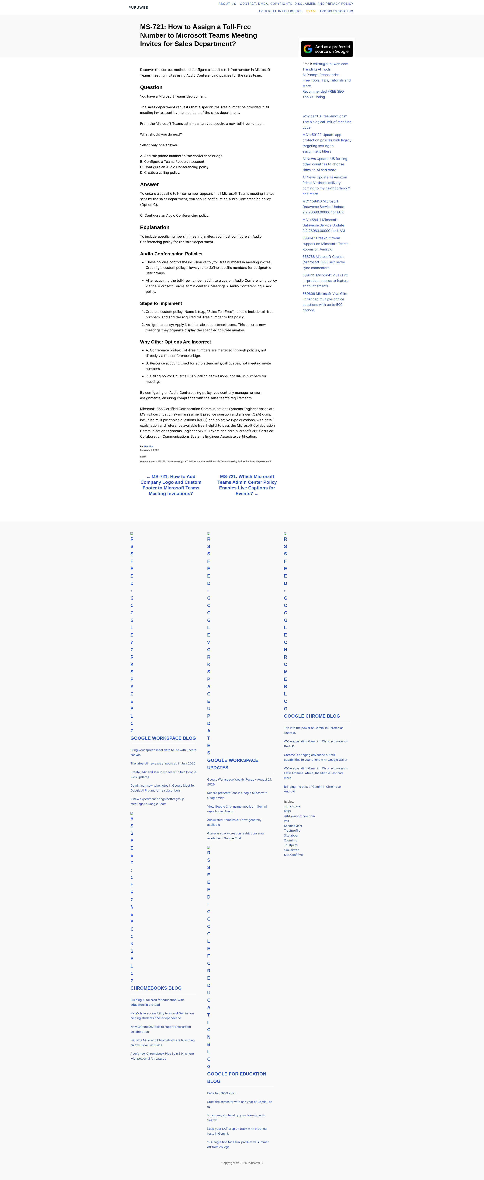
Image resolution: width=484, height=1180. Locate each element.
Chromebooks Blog (156, 988)
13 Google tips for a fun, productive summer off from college (238, 1144)
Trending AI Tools (316, 69)
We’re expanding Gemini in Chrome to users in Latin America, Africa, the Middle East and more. (316, 773)
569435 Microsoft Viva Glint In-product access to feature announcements (325, 280)
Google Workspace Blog (163, 738)
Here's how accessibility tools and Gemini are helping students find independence (162, 1016)
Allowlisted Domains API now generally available (234, 822)
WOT (287, 821)
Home (143, 461)
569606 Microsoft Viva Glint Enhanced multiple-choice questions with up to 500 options (324, 302)
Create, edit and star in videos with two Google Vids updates (163, 774)
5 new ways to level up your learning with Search (236, 1117)
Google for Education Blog (236, 1077)
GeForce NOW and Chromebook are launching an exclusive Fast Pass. (162, 1042)
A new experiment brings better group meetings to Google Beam (157, 801)
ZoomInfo (290, 840)
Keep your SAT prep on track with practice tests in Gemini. (237, 1131)
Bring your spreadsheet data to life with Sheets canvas (163, 752)
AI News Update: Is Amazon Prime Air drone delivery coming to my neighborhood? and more (326, 185)
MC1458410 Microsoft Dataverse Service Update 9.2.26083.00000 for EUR (323, 206)
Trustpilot (290, 845)
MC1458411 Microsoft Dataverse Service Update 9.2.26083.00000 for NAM (323, 225)
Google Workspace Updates (232, 764)
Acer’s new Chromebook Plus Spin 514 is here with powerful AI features (162, 1056)
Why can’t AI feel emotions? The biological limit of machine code (326, 121)
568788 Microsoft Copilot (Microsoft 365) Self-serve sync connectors (323, 262)
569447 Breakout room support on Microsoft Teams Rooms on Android (325, 243)
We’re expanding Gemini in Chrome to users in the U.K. (316, 744)
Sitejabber (291, 835)
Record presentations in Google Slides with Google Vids (237, 795)
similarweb (291, 850)
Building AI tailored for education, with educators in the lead (157, 1002)
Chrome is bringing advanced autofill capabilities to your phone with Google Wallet (315, 757)
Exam (143, 456)
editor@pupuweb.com (330, 64)
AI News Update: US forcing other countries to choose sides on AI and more (324, 164)
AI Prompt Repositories (320, 75)
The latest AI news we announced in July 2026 (162, 763)
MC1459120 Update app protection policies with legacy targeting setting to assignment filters (326, 143)
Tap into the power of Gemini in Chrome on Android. (314, 730)
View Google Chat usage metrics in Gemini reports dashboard (237, 809)
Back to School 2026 (221, 1093)
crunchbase (292, 806)
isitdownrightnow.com (299, 816)
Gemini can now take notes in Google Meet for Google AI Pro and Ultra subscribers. (162, 788)
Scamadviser (293, 826)
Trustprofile (292, 830)
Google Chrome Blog (312, 716)
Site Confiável (293, 855)
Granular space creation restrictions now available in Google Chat (235, 836)
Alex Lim (148, 446)
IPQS (287, 811)
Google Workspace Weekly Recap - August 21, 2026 (239, 782)
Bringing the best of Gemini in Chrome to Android (312, 789)
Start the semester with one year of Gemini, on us (239, 1104)
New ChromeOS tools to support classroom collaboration (160, 1029)
